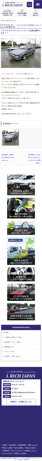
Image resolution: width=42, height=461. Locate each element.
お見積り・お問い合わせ (12, 356)
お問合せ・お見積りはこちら (21, 402)
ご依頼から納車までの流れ (13, 337)
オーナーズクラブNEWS (25, 25)
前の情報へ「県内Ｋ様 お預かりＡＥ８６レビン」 (8, 157)
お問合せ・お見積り (20, 453)
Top (40, 459)
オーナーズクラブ (17, 450)
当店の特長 (12, 445)
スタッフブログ (9, 351)
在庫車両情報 (22, 445)
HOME (6, 332)
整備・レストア (33, 445)
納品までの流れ (30, 448)
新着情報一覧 (10, 27)
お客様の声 (6, 450)
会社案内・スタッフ (31, 450)
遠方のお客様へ (19, 448)
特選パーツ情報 (7, 448)
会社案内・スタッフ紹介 (12, 342)
